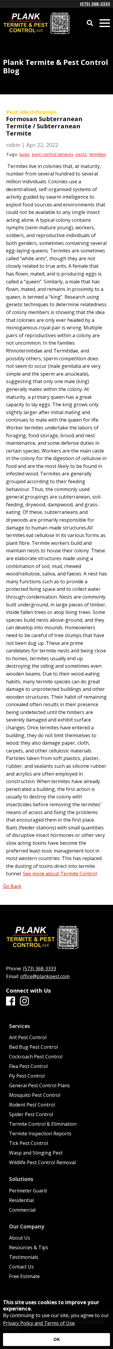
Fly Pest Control (27, 1075)
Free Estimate (24, 1276)
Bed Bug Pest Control (33, 1047)
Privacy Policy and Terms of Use (39, 1323)
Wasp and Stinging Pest (36, 1152)
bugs (25, 154)
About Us (19, 1237)
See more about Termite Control (60, 873)
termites (97, 154)
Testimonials (23, 1257)
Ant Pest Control (27, 1037)
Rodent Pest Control (32, 1104)
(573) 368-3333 (95, 4)
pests (81, 154)
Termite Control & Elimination (43, 1124)
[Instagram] (24, 1001)
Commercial (22, 1209)
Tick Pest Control (28, 1143)
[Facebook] (10, 1001)
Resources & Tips (28, 1247)
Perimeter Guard (28, 1190)
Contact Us (21, 1266)
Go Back (12, 886)
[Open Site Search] (90, 23)
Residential (21, 1200)
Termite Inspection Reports (40, 1133)
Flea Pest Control (28, 1066)
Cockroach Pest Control (35, 1056)
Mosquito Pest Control (34, 1095)
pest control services (52, 154)
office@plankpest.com (45, 976)
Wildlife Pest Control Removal (42, 1162)
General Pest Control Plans (39, 1085)
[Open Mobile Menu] (104, 23)
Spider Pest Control (31, 1114)
